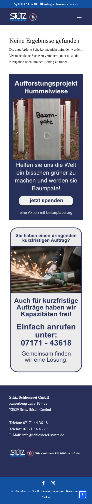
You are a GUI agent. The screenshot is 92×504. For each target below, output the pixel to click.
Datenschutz (73, 491)
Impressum (58, 491)
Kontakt (45, 491)
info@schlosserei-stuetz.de (43, 435)
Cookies (46, 497)
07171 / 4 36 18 (27, 4)
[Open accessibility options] (82, 494)
